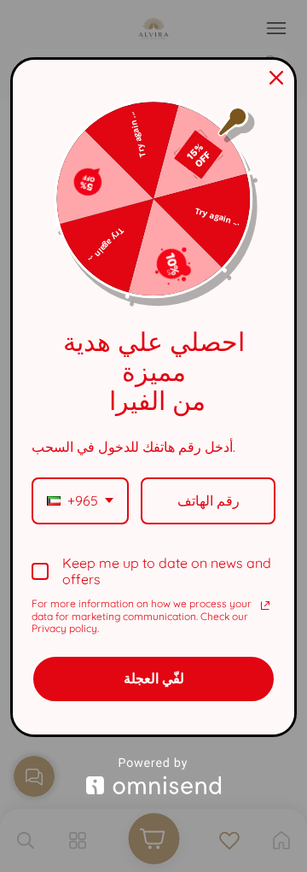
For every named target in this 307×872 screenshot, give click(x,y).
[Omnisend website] (153, 776)
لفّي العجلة (154, 678)
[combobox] (80, 500)
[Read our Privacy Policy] (265, 605)
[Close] (276, 77)
